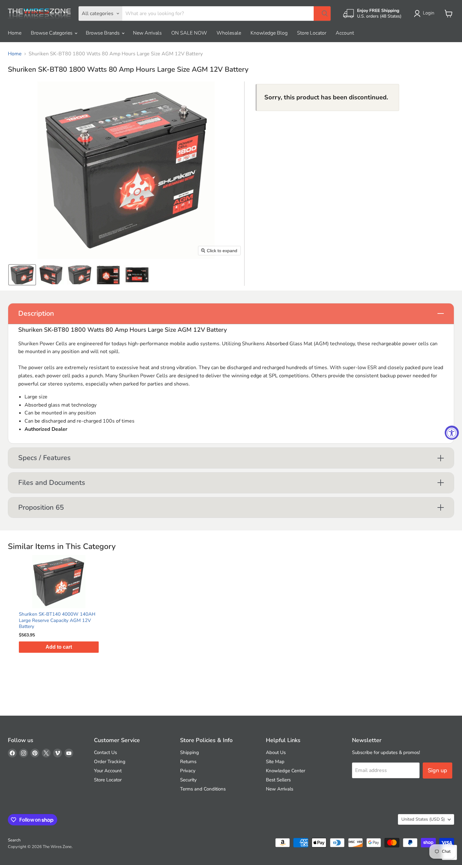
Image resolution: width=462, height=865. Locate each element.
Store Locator (311, 33)
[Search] (322, 13)
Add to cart (59, 647)
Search (14, 840)
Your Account (108, 771)
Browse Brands (103, 33)
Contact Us (105, 752)
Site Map (275, 761)
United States (423, 819)
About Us (276, 752)
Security (188, 780)
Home (14, 33)
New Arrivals (147, 33)
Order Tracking (109, 761)
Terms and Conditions (203, 789)
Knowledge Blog (269, 33)
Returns (188, 761)
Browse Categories (52, 33)
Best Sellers (278, 780)
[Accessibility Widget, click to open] (452, 432)
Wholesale (229, 33)
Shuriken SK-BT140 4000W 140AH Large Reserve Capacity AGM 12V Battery (57, 620)
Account (345, 33)
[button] (425, 13)
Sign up (437, 770)
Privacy (187, 771)
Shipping (189, 752)
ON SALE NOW (189, 33)
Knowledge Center (285, 771)
